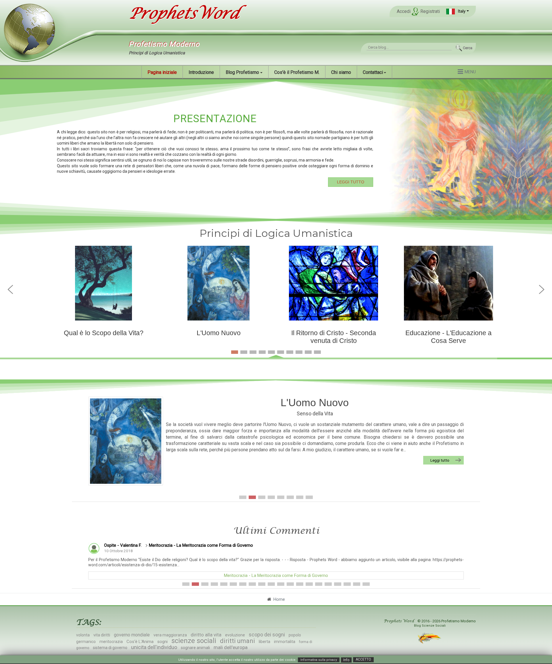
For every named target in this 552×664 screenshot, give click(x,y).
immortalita (284, 641)
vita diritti (101, 635)
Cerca (467, 48)
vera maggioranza (170, 635)
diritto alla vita (206, 635)
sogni (162, 641)
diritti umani (237, 640)
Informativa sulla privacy (318, 660)
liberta (264, 641)
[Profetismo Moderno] (185, 14)
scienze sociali (193, 641)
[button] (457, 11)
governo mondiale (132, 635)
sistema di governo (110, 647)
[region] (276, 149)
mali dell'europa (231, 647)
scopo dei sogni (267, 635)
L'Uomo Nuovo (315, 402)
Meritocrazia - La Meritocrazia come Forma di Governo (201, 545)
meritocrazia (111, 641)
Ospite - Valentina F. (122, 545)
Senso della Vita (315, 413)
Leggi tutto (439, 460)
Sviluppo (424, 640)
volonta (83, 635)
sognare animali (195, 647)
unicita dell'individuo (154, 647)
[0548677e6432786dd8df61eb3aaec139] (125, 441)
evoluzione (235, 635)
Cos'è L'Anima (140, 641)
